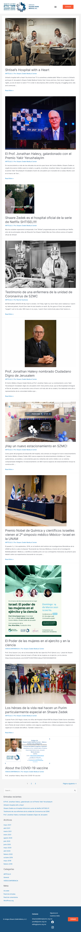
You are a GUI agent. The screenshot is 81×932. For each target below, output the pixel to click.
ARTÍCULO (8, 73)
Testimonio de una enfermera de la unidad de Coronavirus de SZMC (27, 811)
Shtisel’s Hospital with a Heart (27, 70)
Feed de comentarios (11, 897)
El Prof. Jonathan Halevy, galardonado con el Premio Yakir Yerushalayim (28, 802)
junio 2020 (7, 844)
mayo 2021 (7, 825)
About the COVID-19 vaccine (26, 768)
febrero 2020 (8, 854)
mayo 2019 (7, 861)
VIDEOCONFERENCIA (12, 649)
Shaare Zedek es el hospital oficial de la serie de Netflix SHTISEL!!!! (26, 808)
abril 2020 (7, 851)
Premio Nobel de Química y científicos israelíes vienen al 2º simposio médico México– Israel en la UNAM (40, 535)
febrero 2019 (8, 864)
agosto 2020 (8, 838)
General (6, 877)
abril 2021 (7, 828)
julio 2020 (7, 841)
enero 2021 (7, 834)
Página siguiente (70, 784)
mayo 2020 (7, 847)
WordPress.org (9, 900)
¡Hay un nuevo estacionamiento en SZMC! (36, 446)
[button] (55, 7)
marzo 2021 (7, 831)
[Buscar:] (41, 790)
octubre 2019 (8, 857)
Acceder (6, 891)
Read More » (9, 90)
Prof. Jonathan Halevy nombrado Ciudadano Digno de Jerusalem (25, 815)
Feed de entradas (9, 894)
